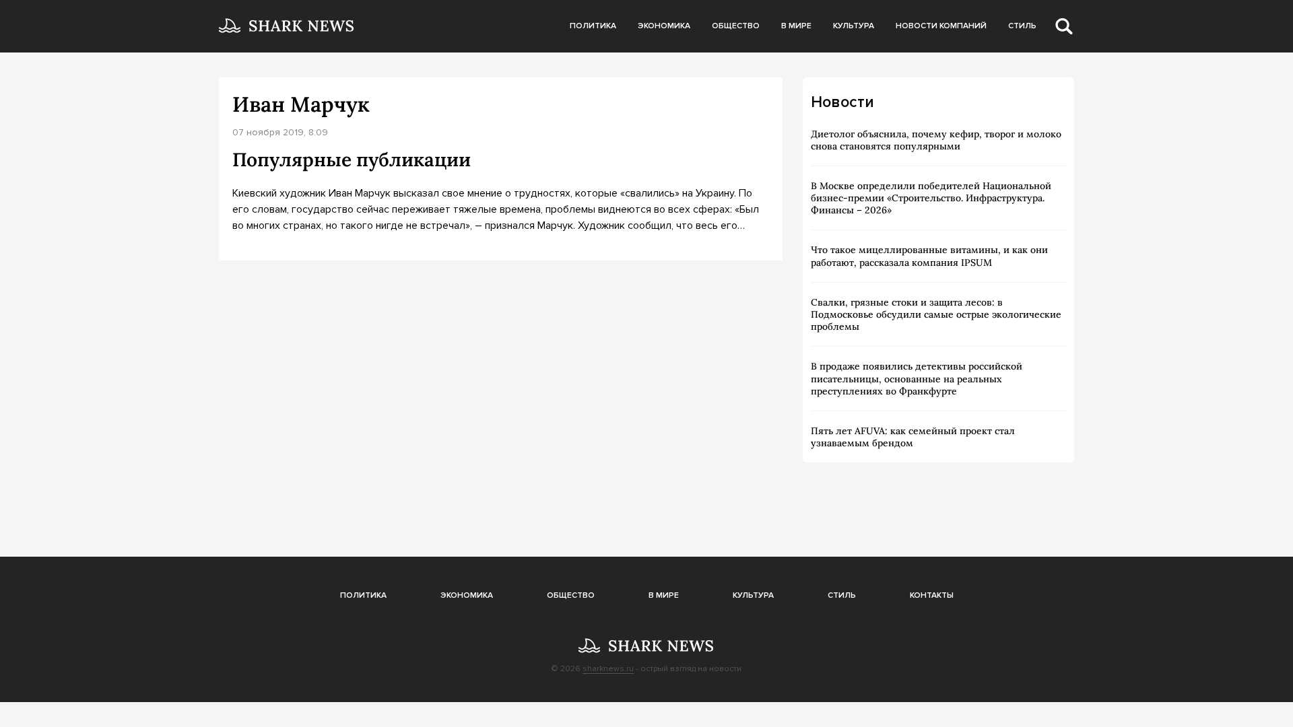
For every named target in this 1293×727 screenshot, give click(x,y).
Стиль (1022, 26)
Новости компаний (941, 26)
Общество (736, 26)
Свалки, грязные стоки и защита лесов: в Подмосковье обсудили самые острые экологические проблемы (936, 314)
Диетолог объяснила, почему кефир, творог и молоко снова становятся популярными (936, 140)
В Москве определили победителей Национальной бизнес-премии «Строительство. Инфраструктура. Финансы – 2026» (931, 198)
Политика (593, 26)
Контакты (932, 595)
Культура (853, 26)
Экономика (664, 26)
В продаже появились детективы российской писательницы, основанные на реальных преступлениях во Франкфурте (916, 378)
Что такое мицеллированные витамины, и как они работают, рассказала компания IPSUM (929, 256)
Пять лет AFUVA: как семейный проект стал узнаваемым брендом (913, 437)
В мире (796, 26)
